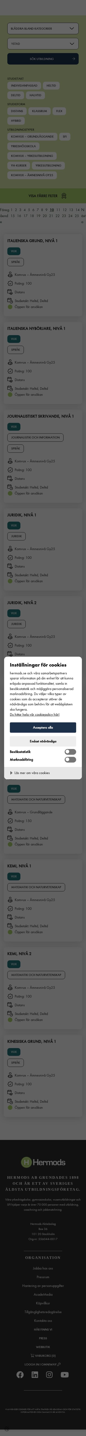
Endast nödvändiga (43, 741)
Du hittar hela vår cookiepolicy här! (34, 714)
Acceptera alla (43, 727)
